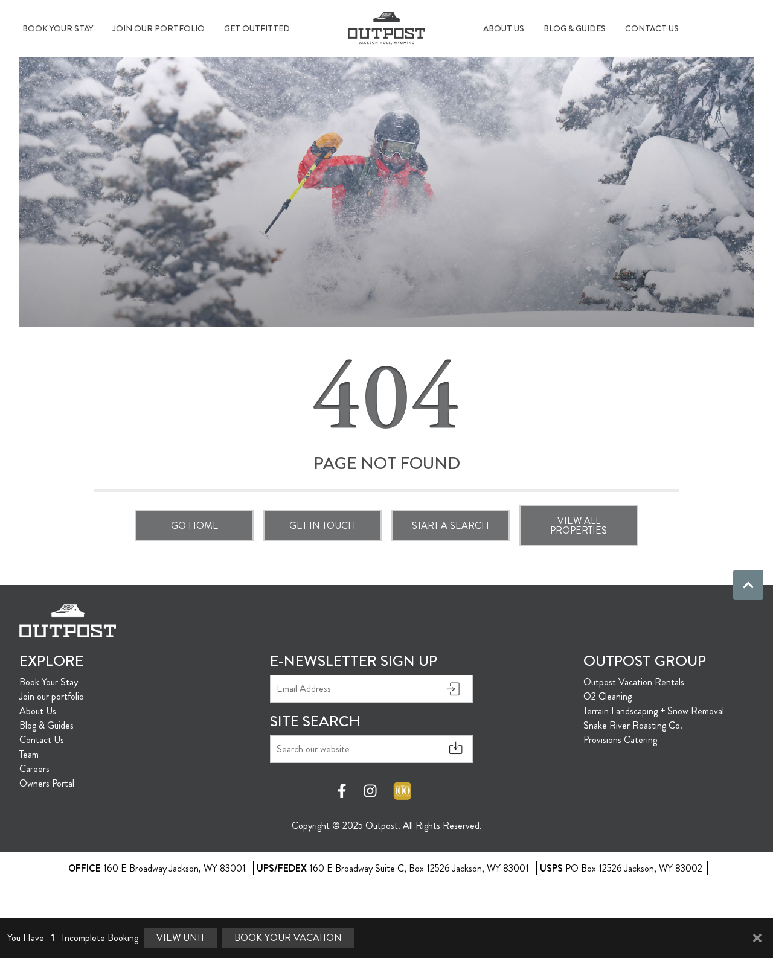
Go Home (195, 525)
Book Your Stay (57, 28)
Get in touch (322, 525)
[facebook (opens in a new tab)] (344, 791)
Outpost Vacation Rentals (633, 682)
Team (29, 754)
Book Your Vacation (288, 938)
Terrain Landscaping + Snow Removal (653, 711)
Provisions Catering (620, 740)
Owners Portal (46, 783)
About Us (503, 28)
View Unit (180, 938)
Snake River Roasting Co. (632, 725)
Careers (34, 769)
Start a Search (450, 525)
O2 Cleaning (607, 696)
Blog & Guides (575, 28)
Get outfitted (257, 28)
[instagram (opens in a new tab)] (370, 791)
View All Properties (578, 525)
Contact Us (652, 28)
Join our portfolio (158, 28)
